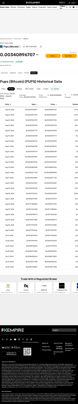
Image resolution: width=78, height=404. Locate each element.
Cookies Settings (59, 348)
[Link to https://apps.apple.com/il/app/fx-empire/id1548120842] (6, 348)
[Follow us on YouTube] (73, 7)
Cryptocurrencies (6, 39)
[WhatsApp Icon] (27, 339)
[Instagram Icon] (19, 339)
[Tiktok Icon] (31, 339)
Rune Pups (17, 39)
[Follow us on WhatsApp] (70, 7)
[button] (3, 3)
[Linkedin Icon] (11, 339)
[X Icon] (3, 339)
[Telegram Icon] (23, 339)
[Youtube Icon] (15, 339)
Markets (13, 73)
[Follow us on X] (67, 7)
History (34, 73)
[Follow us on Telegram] (77, 7)
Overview (4, 73)
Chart (20, 73)
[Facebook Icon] (7, 339)
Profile (26, 73)
